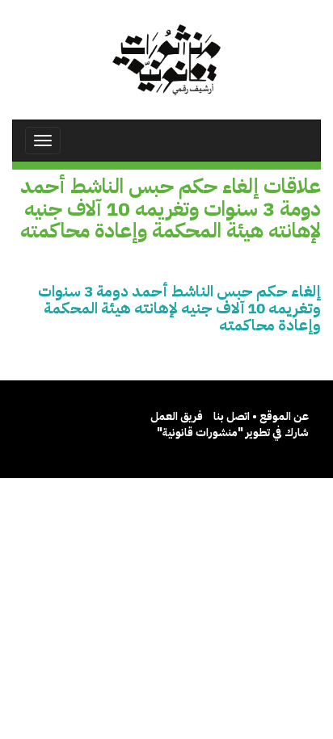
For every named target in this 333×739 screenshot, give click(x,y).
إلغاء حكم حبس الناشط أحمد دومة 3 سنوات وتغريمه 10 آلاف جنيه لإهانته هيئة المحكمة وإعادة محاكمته (179, 308)
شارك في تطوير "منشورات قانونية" (233, 432)
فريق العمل (176, 416)
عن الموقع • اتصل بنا (261, 416)
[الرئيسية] (166, 59)
